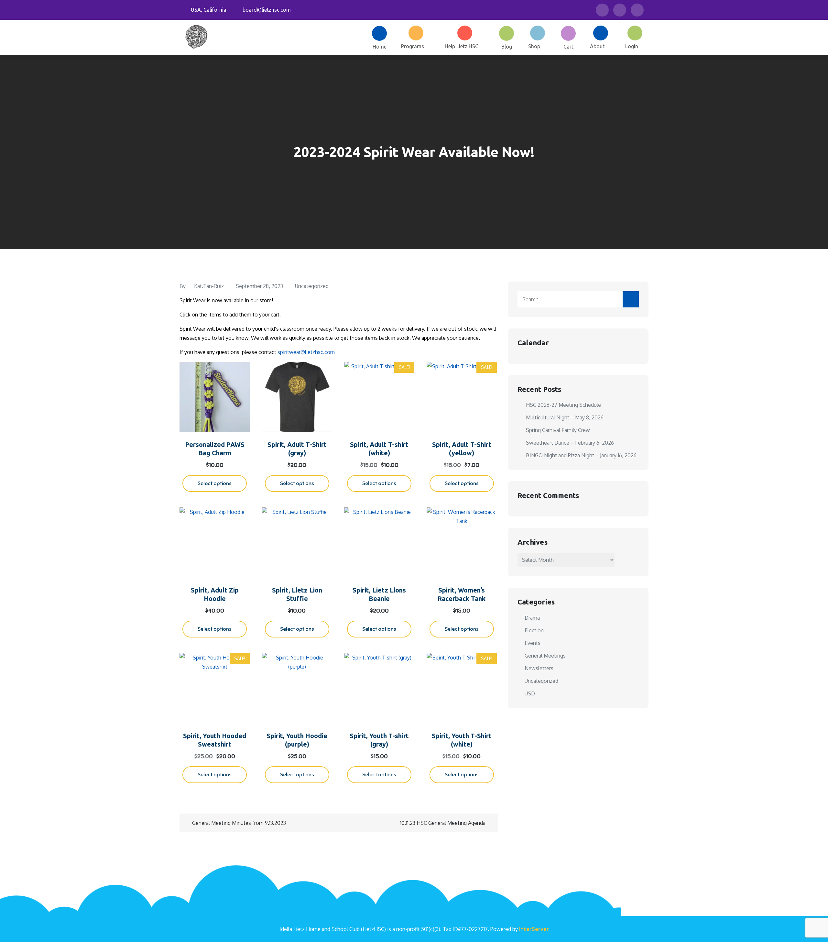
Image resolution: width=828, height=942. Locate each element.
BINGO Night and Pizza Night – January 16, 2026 (581, 455)
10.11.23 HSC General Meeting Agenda (442, 823)
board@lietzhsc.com (267, 10)
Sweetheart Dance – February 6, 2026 (570, 442)
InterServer (534, 929)
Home (380, 46)
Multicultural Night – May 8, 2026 (565, 417)
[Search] (631, 299)
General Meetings (545, 655)
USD (530, 693)
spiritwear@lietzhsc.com (306, 352)
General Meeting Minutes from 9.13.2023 (239, 823)
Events (532, 643)
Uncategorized (312, 286)
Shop (534, 46)
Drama (532, 618)
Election (534, 630)
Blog (506, 46)
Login (631, 46)
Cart (568, 46)
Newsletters (539, 668)
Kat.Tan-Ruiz (209, 286)
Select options (215, 483)
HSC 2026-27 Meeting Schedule (563, 405)
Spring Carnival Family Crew (558, 430)
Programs (412, 46)
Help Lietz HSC (461, 46)
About (597, 46)
